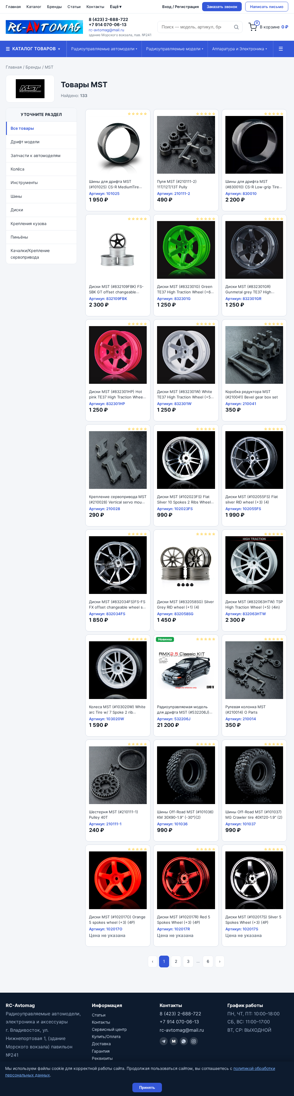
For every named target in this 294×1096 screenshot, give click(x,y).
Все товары (22, 128)
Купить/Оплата (106, 1036)
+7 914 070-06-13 (108, 24)
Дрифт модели (25, 141)
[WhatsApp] (184, 1041)
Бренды (54, 6)
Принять (147, 1087)
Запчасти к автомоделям (36, 155)
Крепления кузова (29, 223)
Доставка (101, 1043)
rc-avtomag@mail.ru (106, 30)
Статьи (74, 6)
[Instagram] (194, 1041)
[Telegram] (164, 1041)
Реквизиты (102, 1058)
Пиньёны (19, 237)
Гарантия (101, 1051)
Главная (13, 6)
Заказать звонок (222, 6)
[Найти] (236, 27)
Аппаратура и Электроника (239, 48)
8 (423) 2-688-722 (108, 19)
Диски (17, 209)
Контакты (95, 6)
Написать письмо (266, 6)
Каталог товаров (33, 49)
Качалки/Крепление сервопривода (30, 253)
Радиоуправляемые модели (174, 48)
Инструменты (24, 182)
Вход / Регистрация (180, 6)
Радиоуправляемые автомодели (104, 48)
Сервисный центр (109, 1029)
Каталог (33, 6)
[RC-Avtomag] (44, 27)
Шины (16, 196)
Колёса (17, 168)
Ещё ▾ (115, 6)
